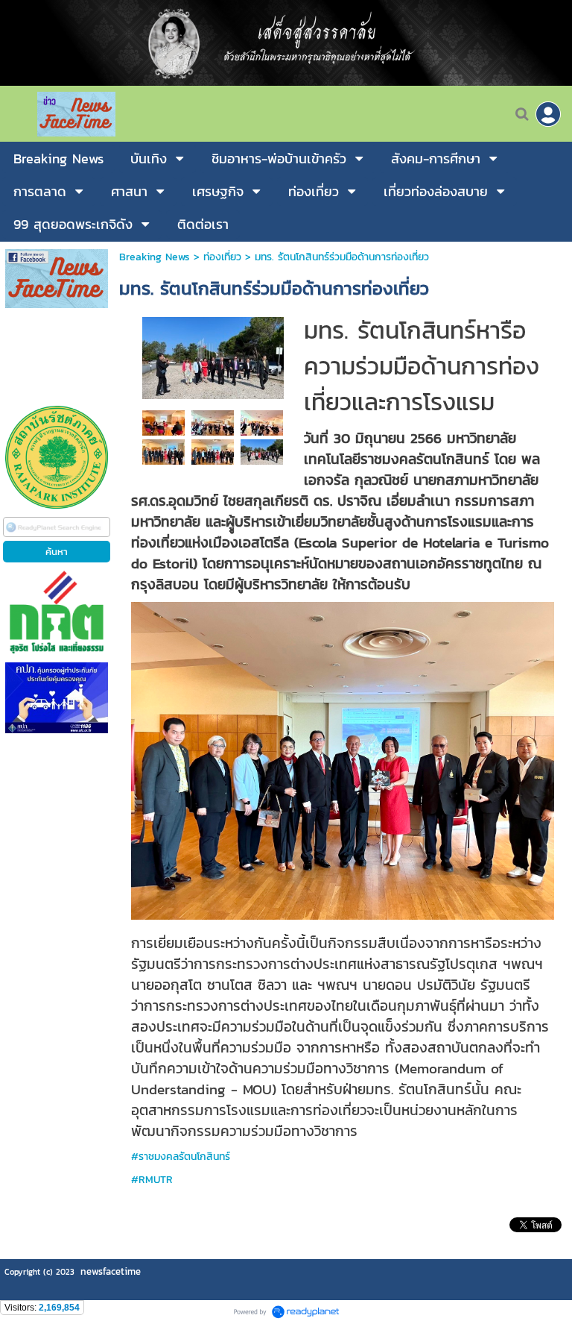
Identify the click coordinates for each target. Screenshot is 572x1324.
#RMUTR (152, 1179)
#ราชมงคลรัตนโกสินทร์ (180, 1156)
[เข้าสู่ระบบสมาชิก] (548, 114)
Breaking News (154, 257)
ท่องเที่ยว (222, 257)
